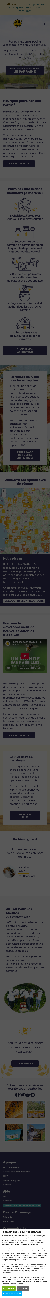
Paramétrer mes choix (12, 1293)
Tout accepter (8, 1288)
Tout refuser (23, 1288)
